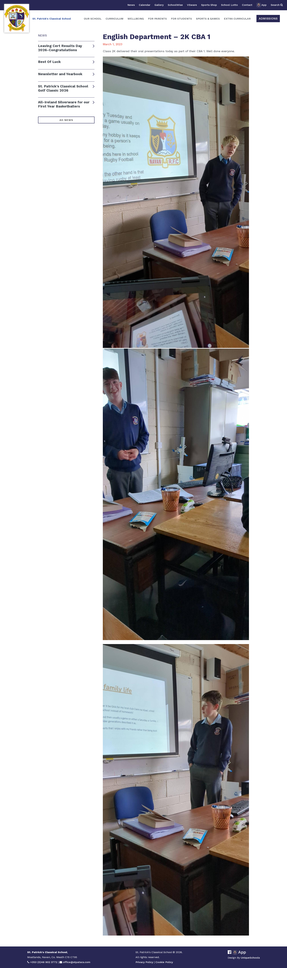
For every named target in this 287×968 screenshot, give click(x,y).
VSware (192, 4)
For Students (181, 18)
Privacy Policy (144, 962)
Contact (247, 4)
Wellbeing (136, 18)
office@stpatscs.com (76, 962)
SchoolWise (175, 4)
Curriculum (114, 18)
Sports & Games (208, 18)
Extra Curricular (237, 18)
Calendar (144, 4)
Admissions (268, 18)
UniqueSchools (250, 957)
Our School (92, 18)
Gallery (159, 4)
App (264, 4)
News (131, 4)
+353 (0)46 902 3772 (43, 962)
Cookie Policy (164, 962)
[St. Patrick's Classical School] (16, 18)
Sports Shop (209, 4)
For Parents (157, 18)
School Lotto (229, 4)
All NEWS (66, 120)
